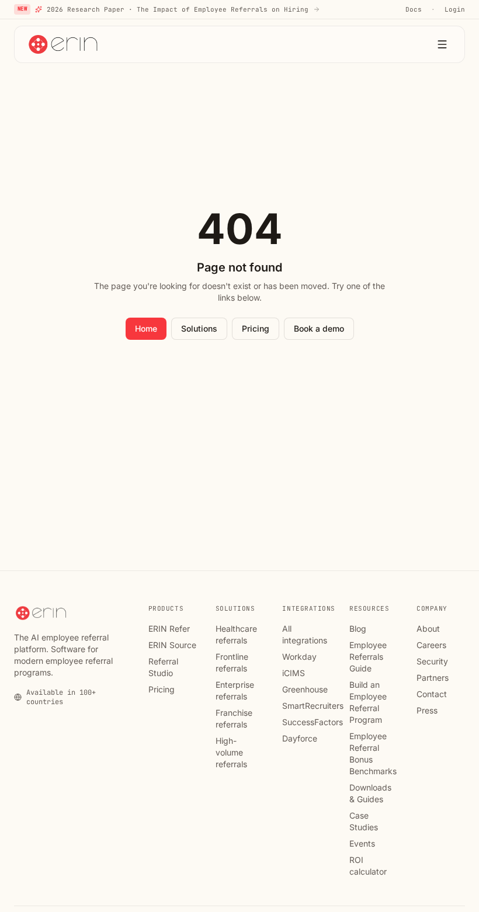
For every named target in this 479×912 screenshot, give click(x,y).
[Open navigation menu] (442, 44)
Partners (432, 678)
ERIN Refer (169, 628)
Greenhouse (305, 689)
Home (146, 328)
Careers (431, 645)
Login (455, 9)
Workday (299, 657)
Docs (413, 9)
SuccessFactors (312, 722)
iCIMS (293, 673)
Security (432, 661)
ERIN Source (172, 645)
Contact (431, 694)
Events (362, 843)
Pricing (255, 328)
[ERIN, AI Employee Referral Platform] (64, 44)
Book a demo (319, 328)
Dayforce (299, 738)
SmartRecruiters (312, 706)
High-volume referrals (231, 752)
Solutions (199, 328)
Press (427, 710)
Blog (357, 628)
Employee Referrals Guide (368, 656)
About (428, 628)
